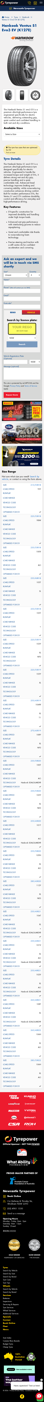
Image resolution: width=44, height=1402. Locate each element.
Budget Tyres (8, 1344)
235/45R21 (36, 911)
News (6, 1329)
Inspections (7, 1301)
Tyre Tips (6, 1283)
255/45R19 (36, 700)
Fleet (5, 1326)
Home (6, 17)
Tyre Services (8, 1307)
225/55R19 (36, 640)
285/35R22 (36, 1060)
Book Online (9, 1323)
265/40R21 (36, 1000)
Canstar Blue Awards (11, 1341)
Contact (6, 1320)
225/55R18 (36, 516)
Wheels (6, 1286)
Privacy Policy (15, 386)
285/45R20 (36, 881)
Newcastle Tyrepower (24, 8)
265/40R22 (36, 1030)
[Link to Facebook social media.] (22, 1396)
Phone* (17, 287)
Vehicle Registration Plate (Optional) (14, 357)
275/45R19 (36, 730)
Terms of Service (31, 386)
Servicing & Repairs (11, 1304)
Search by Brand (9, 1276)
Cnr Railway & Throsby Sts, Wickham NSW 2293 (20, 1202)
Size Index (7, 1338)
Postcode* (8, 303)
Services (7, 1295)
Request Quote (12, 395)
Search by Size (9, 1273)
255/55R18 (36, 609)
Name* (7, 279)
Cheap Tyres (8, 1347)
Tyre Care (7, 1280)
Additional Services (10, 1313)
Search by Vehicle (10, 1270)
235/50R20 (36, 761)
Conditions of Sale (31, 1391)
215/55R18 (36, 485)
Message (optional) (11, 366)
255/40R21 (36, 970)
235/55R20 (36, 791)
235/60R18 (36, 578)
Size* (6, 271)
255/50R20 (36, 851)
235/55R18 (36, 547)
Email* (6, 295)
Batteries (6, 1298)
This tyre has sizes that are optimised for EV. (21, 150)
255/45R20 (36, 821)
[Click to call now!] (29, 3)
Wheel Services (9, 1310)
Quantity (32, 271)
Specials (7, 1316)
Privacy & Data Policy (17, 1391)
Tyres (5, 1267)
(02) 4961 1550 (15, 1208)
